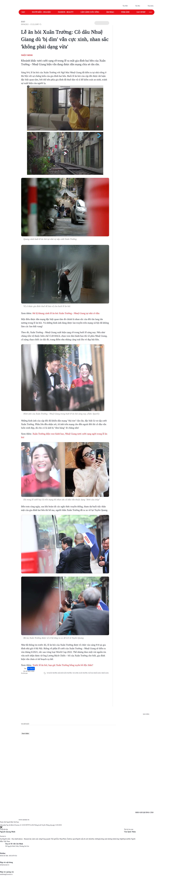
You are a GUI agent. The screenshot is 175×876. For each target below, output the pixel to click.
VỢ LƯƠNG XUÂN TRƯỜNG (80, 673)
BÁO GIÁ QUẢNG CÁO (144, 812)
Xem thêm (25, 733)
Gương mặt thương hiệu (107, 839)
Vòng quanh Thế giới (49, 839)
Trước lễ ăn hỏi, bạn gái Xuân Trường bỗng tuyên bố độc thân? (62, 665)
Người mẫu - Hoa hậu (41, 12)
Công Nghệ (119, 839)
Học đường (95, 839)
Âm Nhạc (59, 839)
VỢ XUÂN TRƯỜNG (52, 673)
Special (125, 839)
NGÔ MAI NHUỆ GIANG (94, 673)
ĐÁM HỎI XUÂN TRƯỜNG (65, 673)
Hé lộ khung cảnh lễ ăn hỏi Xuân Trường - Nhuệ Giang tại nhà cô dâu (65, 313)
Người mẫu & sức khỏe (84, 839)
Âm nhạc (110, 12)
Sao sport (141, 12)
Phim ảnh (125, 12)
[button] (101, 23)
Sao (23, 12)
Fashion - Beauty (65, 12)
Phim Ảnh (66, 839)
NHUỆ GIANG (105, 673)
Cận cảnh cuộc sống (90, 12)
